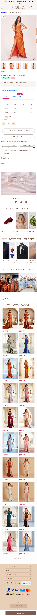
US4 (22, 101)
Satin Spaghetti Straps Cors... (14, 12)
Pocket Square (6, 260)
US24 (6, 112)
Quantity (4, 119)
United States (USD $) (18, 606)
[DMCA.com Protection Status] (26, 584)
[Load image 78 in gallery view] (11, 66)
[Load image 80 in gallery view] (26, 66)
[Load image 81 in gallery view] (33, 66)
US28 (22, 112)
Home (3, 12)
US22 (30, 108)
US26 (14, 112)
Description (5, 158)
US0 (7, 101)
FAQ (2, 164)
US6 (30, 101)
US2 (15, 101)
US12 (22, 104)
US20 (22, 108)
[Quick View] (14, 231)
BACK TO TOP (18, 558)
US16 (6, 108)
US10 (14, 104)
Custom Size (17, 95)
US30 (30, 112)
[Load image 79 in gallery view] (18, 66)
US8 (7, 104)
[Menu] (2, 8)
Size (5, 96)
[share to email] (11, 202)
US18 (14, 108)
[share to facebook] (16, 202)
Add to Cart (20, 613)
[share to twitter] (21, 202)
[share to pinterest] (26, 202)
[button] (5, 8)
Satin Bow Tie (19, 260)
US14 (30, 104)
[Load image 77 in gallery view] (3, 66)
